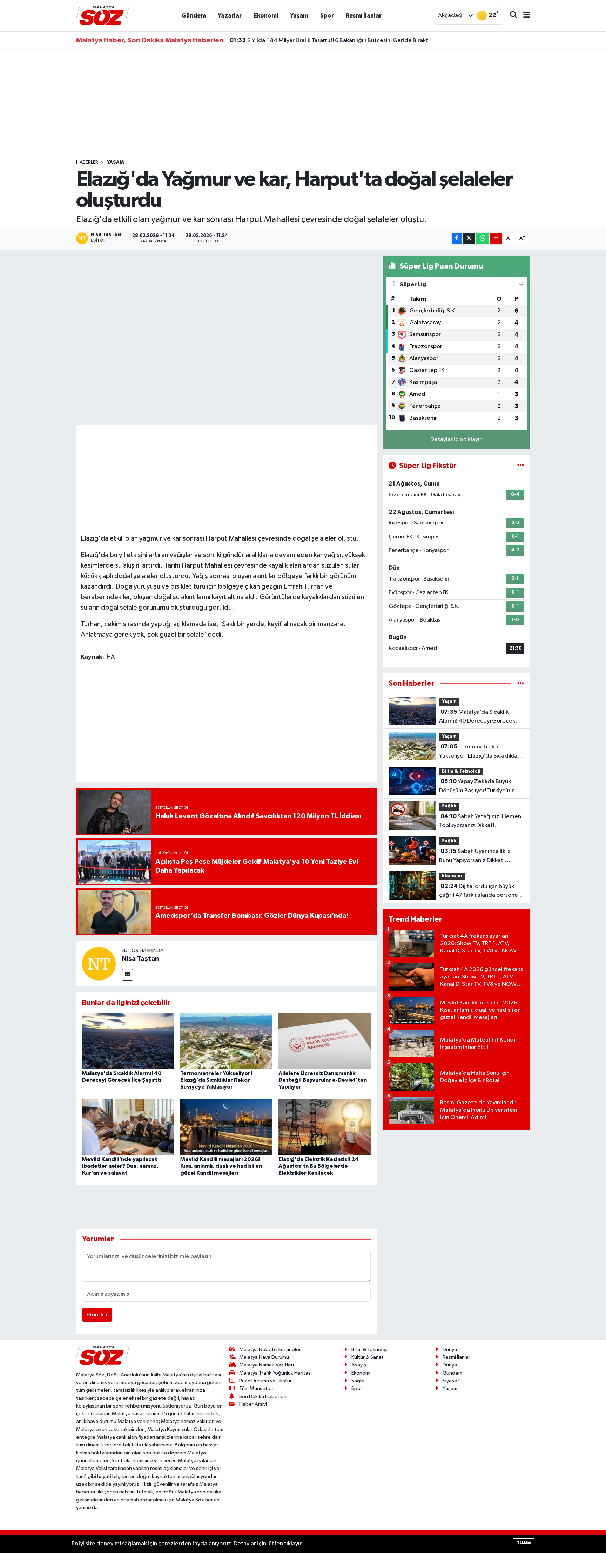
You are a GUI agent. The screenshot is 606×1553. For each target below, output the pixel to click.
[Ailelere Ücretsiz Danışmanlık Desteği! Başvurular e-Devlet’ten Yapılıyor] (324, 1041)
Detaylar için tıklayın (456, 439)
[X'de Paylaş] (469, 238)
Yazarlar (230, 16)
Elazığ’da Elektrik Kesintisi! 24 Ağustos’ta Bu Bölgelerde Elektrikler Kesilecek (318, 1166)
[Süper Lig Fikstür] (520, 466)
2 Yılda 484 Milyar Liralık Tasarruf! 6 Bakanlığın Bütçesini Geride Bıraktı (330, 39)
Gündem (194, 16)
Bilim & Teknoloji (461, 771)
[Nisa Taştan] (99, 964)
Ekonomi (266, 16)
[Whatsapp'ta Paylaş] (482, 238)
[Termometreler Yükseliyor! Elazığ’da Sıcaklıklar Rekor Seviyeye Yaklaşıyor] (226, 1041)
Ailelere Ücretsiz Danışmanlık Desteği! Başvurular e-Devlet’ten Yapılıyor (322, 1080)
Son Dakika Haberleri (263, 1396)
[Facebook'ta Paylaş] (457, 238)
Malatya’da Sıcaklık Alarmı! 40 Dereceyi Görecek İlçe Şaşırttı (477, 717)
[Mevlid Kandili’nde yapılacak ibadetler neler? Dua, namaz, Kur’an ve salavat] (128, 1127)
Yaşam (299, 16)
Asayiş (358, 1365)
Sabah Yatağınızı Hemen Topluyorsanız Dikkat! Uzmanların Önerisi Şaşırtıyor (480, 821)
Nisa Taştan (140, 958)
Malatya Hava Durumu (264, 1357)
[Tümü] (520, 683)
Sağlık (449, 806)
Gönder (97, 1315)
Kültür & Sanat (367, 1357)
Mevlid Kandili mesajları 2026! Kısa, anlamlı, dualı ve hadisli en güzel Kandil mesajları (221, 1166)
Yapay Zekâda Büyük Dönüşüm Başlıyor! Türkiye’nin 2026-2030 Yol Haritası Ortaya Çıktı (479, 786)
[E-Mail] (127, 975)
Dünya (450, 1349)
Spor (327, 16)
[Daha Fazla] (496, 238)
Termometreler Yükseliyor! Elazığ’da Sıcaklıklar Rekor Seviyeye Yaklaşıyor (216, 1080)
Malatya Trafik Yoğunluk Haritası (275, 1373)
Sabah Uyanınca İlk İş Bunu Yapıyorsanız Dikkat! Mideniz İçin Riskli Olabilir (474, 856)
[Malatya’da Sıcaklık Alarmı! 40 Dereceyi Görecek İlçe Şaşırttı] (128, 1041)
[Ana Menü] (523, 15)
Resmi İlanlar (364, 16)
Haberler (87, 162)
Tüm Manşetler (256, 1388)
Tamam (524, 1543)
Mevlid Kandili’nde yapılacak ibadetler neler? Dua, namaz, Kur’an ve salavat (120, 1166)
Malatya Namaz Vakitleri (266, 1365)
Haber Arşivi (253, 1404)
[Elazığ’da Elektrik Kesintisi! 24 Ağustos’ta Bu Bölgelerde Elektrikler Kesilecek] (324, 1127)
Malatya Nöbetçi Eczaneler (270, 1349)
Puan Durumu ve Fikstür (265, 1380)
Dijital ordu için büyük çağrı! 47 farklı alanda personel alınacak (479, 891)
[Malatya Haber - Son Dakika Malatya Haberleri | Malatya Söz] (102, 15)
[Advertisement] (303, 104)
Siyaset (451, 1380)
